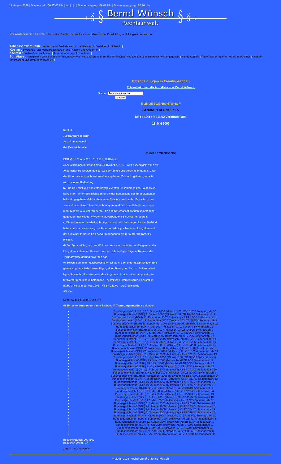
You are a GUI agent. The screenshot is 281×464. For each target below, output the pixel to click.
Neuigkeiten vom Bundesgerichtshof (103, 56)
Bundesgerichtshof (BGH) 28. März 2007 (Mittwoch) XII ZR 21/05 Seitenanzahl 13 (164, 335)
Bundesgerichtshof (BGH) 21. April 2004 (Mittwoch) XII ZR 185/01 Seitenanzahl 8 (165, 430)
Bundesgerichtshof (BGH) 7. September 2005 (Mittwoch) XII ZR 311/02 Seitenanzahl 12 (165, 378)
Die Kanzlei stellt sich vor (76, 34)
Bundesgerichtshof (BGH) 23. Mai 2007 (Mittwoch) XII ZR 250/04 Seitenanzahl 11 (164, 332)
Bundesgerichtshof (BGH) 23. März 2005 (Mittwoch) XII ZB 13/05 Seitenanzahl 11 (164, 400)
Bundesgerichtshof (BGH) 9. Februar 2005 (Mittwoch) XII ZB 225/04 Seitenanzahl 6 (164, 403)
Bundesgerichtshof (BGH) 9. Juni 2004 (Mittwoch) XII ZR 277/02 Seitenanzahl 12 (165, 424)
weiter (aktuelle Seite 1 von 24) (82, 299)
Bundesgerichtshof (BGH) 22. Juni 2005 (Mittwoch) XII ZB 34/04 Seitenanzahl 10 (165, 387)
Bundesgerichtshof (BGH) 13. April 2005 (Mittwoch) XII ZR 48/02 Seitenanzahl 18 (165, 397)
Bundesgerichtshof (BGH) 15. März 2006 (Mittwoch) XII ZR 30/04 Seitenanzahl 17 (164, 363)
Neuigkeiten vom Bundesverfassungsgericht (53, 56)
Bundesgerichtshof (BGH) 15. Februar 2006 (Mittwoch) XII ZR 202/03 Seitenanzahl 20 (165, 369)
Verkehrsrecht (67, 46)
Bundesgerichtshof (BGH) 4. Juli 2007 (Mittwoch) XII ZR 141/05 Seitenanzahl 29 (164, 326)
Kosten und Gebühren (85, 49)
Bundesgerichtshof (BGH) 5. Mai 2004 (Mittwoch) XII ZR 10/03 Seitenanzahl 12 (165, 427)
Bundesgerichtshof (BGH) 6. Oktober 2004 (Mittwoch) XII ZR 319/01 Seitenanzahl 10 (164, 415)
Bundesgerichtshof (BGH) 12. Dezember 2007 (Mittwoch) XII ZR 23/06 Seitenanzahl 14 (164, 317)
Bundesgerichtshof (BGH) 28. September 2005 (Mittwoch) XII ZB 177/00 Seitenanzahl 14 (164, 375)
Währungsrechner (239, 56)
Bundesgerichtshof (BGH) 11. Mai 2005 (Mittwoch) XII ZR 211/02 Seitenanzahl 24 (164, 391)
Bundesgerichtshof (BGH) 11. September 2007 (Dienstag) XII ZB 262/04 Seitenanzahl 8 (165, 320)
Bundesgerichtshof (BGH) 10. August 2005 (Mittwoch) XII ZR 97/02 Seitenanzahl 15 (164, 384)
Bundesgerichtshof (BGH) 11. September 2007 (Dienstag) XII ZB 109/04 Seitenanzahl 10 (164, 323)
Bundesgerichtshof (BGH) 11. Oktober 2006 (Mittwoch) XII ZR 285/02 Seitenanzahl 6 (164, 357)
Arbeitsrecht (50, 46)
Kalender (257, 56)
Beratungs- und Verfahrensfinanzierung (46, 49)
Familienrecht (86, 46)
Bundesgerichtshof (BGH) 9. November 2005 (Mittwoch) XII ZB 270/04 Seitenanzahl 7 (165, 372)
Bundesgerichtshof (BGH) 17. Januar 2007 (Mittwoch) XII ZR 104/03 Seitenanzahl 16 (164, 345)
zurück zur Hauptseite (76, 448)
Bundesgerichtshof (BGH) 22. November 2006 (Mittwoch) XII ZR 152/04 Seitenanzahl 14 (164, 351)
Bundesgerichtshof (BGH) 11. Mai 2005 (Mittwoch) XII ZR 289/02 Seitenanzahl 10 (164, 394)
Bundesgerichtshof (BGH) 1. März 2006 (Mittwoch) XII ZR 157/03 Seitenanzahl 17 (164, 366)
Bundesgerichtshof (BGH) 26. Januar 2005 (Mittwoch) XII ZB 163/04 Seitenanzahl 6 (164, 406)
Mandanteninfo (190, 56)
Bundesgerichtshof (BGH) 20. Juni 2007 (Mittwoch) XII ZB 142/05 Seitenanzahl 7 (165, 329)
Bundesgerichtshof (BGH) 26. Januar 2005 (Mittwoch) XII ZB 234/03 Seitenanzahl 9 (164, 409)
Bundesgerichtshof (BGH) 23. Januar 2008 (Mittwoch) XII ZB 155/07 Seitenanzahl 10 (164, 311)
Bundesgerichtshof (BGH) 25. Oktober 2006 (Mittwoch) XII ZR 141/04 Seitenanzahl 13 (165, 354)
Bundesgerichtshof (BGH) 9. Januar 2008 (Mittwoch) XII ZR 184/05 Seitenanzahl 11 (164, 314)
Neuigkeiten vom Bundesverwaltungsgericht (153, 56)
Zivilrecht (115, 46)
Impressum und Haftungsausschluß (31, 59)
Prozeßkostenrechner (214, 56)
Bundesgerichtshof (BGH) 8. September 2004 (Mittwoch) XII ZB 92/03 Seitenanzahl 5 (164, 418)
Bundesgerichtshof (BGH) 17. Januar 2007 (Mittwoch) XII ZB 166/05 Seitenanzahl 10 (164, 341)
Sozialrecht (102, 46)
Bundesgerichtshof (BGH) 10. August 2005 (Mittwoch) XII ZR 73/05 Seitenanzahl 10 (164, 381)
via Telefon (44, 53)
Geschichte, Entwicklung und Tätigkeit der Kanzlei (122, 34)
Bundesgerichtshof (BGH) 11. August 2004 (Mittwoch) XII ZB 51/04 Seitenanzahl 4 (164, 421)
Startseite (53, 34)
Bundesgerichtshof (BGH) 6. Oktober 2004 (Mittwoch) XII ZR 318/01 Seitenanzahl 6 (164, 412)
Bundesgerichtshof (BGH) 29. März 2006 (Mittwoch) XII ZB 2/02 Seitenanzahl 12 (164, 360)
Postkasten (30, 53)
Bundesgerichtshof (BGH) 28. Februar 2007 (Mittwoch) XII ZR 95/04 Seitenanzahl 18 (164, 338)
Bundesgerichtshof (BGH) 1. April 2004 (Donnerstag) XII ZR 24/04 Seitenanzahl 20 (165, 433)
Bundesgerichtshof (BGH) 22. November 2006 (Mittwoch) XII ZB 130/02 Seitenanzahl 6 (164, 348)
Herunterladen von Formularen (71, 53)
